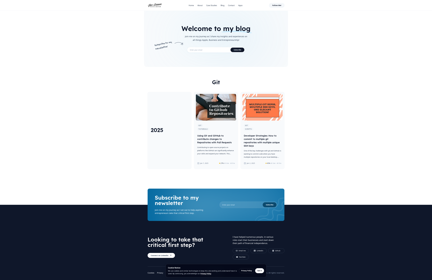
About (200, 5)
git (200, 125)
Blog (222, 5)
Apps (240, 5)
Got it (259, 271)
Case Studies (211, 5)
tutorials (203, 129)
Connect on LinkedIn (159, 255)
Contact (231, 5)
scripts (248, 129)
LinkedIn (260, 251)
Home (191, 5)
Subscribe (237, 50)
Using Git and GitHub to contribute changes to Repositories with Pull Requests (214, 139)
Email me (242, 251)
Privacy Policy (205, 273)
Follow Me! (276, 5)
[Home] (155, 5)
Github (277, 251)
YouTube (242, 257)
